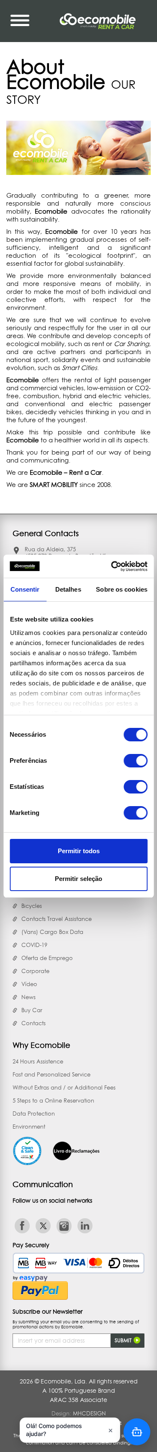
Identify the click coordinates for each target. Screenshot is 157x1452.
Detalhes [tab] (68, 589)
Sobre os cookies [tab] (121, 589)
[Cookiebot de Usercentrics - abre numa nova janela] (111, 566)
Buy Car (31, 1010)
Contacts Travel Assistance (56, 918)
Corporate (35, 971)
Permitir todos (79, 850)
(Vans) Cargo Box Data (52, 931)
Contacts (33, 1023)
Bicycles (31, 905)
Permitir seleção (78, 878)
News (28, 997)
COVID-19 (34, 945)
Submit (124, 1340)
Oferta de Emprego (47, 958)
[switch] (135, 760)
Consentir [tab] (25, 589)
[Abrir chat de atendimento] (137, 1431)
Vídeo (29, 984)
